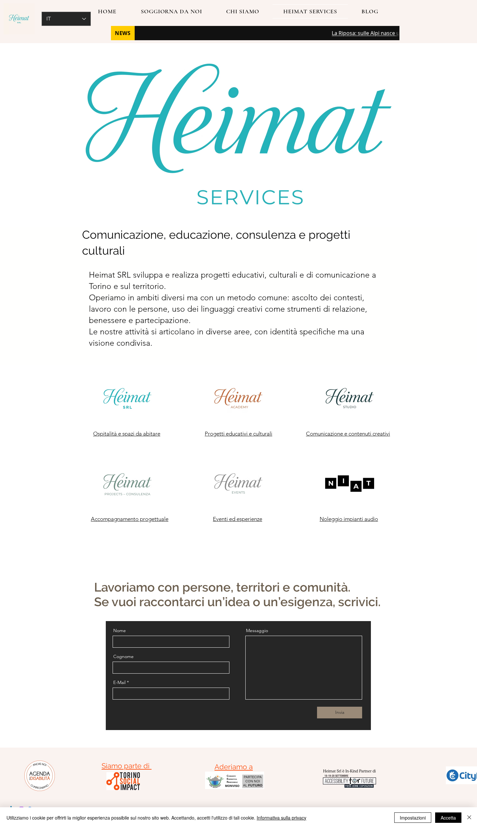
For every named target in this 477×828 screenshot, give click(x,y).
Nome (119, 630)
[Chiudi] (469, 817)
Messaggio (257, 630)
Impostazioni (413, 817)
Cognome (123, 656)
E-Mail (119, 682)
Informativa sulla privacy (281, 817)
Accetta (448, 817)
